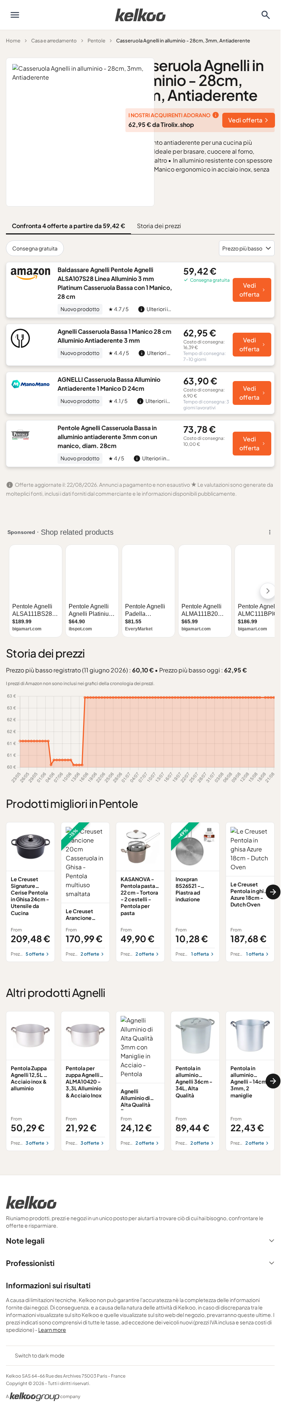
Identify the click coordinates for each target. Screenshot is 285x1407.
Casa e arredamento (54, 41)
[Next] (273, 892)
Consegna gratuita (35, 248)
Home (13, 41)
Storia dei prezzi (159, 226)
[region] (140, 892)
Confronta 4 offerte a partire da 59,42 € (68, 226)
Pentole (96, 41)
